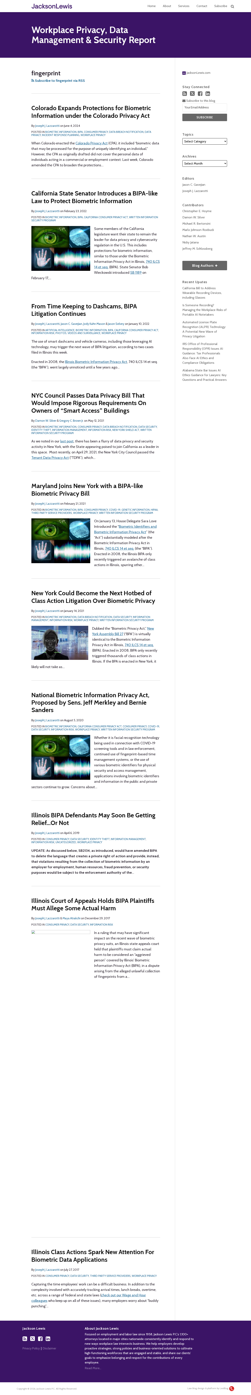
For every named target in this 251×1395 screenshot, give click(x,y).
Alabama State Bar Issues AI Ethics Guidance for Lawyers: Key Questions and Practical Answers (204, 375)
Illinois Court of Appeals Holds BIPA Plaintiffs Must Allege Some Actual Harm (92, 904)
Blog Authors (198, 264)
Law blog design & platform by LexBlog (208, 1388)
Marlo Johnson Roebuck (198, 230)
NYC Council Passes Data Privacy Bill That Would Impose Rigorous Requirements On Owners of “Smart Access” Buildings (88, 403)
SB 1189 (136, 272)
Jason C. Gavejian (71, 324)
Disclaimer (49, 1348)
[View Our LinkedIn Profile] (208, 93)
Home (151, 6)
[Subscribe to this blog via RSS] (184, 93)
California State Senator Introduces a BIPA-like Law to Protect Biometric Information (94, 196)
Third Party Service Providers (51, 512)
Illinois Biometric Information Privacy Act (96, 362)
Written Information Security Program (126, 512)
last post (67, 441)
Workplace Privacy (93, 135)
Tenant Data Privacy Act (50, 458)
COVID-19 (114, 509)
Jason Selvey (116, 324)
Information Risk (42, 333)
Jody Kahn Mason (94, 324)
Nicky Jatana (190, 242)
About (167, 6)
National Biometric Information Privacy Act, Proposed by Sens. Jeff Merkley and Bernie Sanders (90, 702)
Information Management (69, 429)
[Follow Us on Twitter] (192, 93)
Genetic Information (136, 509)
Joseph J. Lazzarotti (47, 126)
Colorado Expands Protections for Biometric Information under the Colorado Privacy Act (91, 111)
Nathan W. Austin (194, 236)
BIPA (80, 131)
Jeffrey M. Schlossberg (197, 248)
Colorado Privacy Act (91, 143)
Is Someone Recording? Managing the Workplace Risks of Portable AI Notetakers (204, 309)
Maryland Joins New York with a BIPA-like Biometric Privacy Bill (87, 489)
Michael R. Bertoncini (196, 223)
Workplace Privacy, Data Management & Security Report (94, 35)
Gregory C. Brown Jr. (71, 420)
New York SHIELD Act (125, 429)
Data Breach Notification (126, 131)
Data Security (147, 426)
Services (183, 6)
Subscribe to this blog (200, 101)
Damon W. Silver (45, 420)
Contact (201, 6)
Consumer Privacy (96, 131)
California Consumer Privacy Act (106, 217)
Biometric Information (60, 131)
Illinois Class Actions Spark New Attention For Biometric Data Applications (92, 1255)
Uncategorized (65, 842)
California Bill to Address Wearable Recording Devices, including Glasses (202, 292)
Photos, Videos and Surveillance (77, 333)
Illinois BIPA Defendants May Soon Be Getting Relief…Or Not (93, 818)
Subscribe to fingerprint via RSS (59, 80)
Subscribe (220, 6)
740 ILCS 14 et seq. (119, 548)
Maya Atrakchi (71, 918)
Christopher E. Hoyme (197, 211)
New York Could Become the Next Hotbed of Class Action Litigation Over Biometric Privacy (93, 596)
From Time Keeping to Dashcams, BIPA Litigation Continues (84, 309)
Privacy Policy (31, 1348)
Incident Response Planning (60, 135)
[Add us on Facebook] (200, 93)
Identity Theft (41, 429)
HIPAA (154, 509)
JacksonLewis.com (198, 73)
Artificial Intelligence (60, 330)
